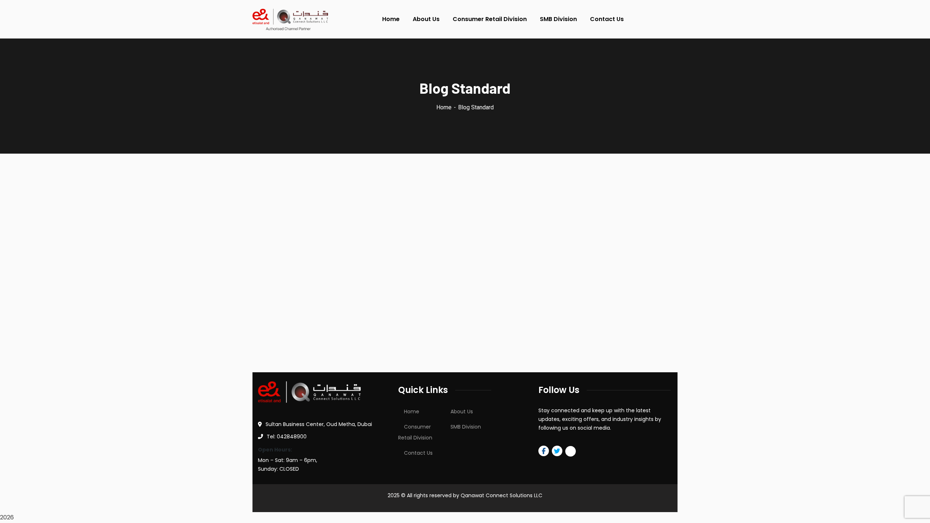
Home (444, 107)
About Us (461, 411)
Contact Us (418, 453)
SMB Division (465, 426)
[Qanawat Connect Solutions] (290, 19)
